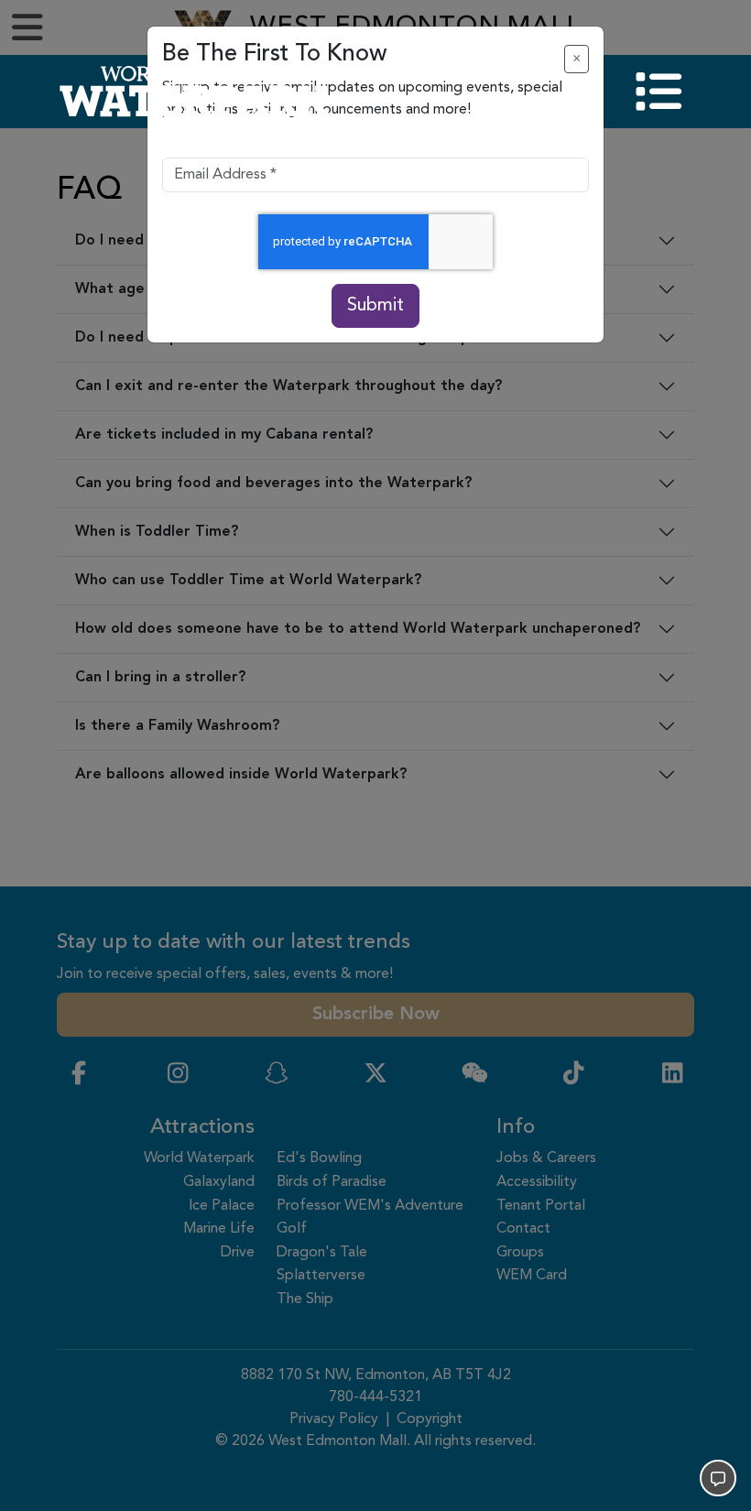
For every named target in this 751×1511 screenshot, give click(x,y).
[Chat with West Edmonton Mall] (718, 1478)
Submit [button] (375, 306)
